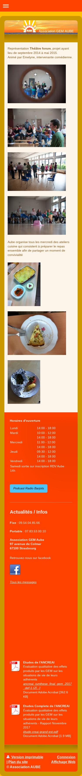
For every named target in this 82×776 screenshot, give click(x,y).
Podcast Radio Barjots (28, 488)
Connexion (66, 757)
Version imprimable (26, 757)
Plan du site (18, 762)
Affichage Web (63, 762)
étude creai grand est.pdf (40, 731)
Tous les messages (23, 582)
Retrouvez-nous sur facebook (30, 558)
